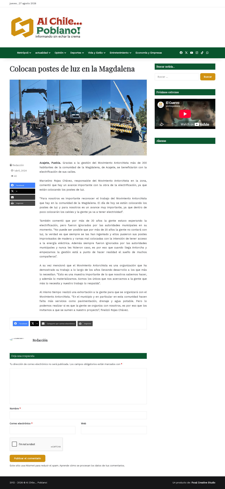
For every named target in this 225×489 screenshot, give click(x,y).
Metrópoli (22, 52)
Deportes (75, 52)
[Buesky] (212, 53)
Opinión (59, 52)
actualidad (41, 52)
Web (83, 423)
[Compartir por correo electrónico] (22, 197)
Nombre (15, 408)
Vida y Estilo (95, 52)
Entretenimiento (119, 52)
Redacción (18, 165)
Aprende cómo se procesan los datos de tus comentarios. (92, 465)
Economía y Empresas (149, 52)
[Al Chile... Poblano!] (47, 27)
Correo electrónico (21, 423)
